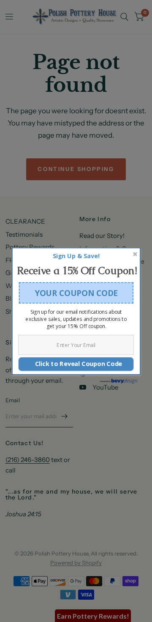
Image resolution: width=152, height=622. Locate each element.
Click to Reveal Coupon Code (76, 364)
